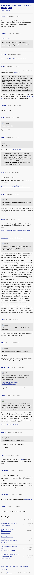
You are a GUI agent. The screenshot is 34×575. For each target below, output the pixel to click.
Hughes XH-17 (28, 499)
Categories (8, 566)
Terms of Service (23, 566)
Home (2, 566)
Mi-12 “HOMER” (17, 149)
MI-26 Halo (12, 58)
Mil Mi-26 (16, 72)
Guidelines (15, 566)
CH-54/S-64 (21, 459)
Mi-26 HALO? (7, 38)
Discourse (9, 573)
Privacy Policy (4, 569)
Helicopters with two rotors (9, 523)
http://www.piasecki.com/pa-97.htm (10, 424)
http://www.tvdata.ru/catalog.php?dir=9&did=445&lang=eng (16, 230)
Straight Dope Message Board (8, 1)
